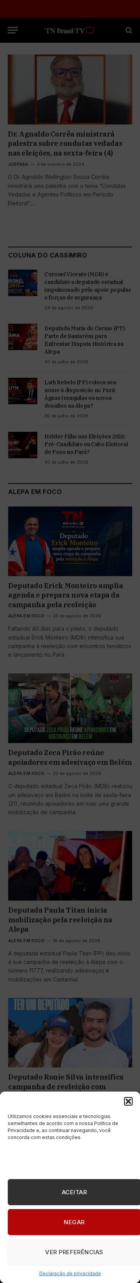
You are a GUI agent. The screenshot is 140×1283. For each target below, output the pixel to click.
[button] (128, 1101)
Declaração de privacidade (70, 1273)
